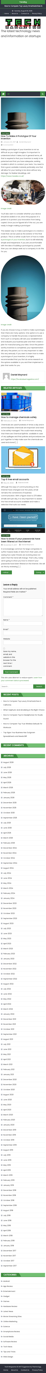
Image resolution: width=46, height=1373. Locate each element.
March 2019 (8, 1175)
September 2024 (10, 863)
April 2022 (7, 1004)
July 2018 (6, 1215)
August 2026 (8, 762)
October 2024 (9, 858)
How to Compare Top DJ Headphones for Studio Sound (23, 717)
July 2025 (7, 823)
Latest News (8, 1311)
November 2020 (9, 1084)
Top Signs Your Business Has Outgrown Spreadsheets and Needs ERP (19, 734)
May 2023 (7, 938)
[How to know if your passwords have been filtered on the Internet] (23, 520)
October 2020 (9, 1089)
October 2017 (8, 1261)
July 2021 (6, 1044)
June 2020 (7, 1099)
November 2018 (9, 1195)
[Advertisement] (23, 67)
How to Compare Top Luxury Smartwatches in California (22, 703)
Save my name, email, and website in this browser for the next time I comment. (9, 658)
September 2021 (10, 1034)
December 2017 (9, 1250)
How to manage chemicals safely (19, 417)
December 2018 (9, 1190)
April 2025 (7, 833)
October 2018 (8, 1200)
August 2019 (8, 1150)
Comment (8, 597)
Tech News (5, 133)
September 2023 (10, 918)
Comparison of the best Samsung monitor (40, 572)
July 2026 (7, 767)
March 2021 (7, 1064)
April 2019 (7, 1170)
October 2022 (9, 974)
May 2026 (7, 777)
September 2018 (10, 1205)
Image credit (6, 208)
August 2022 (8, 984)
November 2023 (9, 908)
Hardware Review (10, 1306)
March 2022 (8, 1009)
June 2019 (7, 1160)
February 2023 (9, 953)
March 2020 (8, 1115)
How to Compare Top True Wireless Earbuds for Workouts (22, 726)
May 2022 (7, 999)
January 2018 (8, 1245)
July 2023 (7, 928)
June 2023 (7, 933)
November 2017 (9, 1256)
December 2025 (10, 802)
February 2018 (9, 1240)
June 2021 (7, 1049)
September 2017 (10, 1266)
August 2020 (8, 1094)
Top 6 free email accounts (15, 479)
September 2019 (10, 1145)
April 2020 (7, 1110)
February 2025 (9, 843)
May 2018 (7, 1225)
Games (6, 1301)
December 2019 (9, 1130)
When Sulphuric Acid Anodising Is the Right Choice (23, 710)
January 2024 (9, 898)
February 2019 (9, 1180)
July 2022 (7, 989)
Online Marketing (10, 1321)
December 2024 (10, 848)
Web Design (8, 1357)
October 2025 (9, 813)
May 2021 (7, 1054)
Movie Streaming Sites (12, 1316)
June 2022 (7, 994)
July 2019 (6, 1155)
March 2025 (8, 838)
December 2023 (10, 903)
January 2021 (8, 1074)
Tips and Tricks (9, 1352)
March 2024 (8, 888)
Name (6, 620)
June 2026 (7, 772)
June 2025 (7, 828)
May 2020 (7, 1105)
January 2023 (8, 959)
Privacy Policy (37, 14)
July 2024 (7, 873)
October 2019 (8, 1140)
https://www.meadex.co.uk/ (12, 176)
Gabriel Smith (23, 483)
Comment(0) (8, 145)
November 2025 (9, 807)
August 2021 (8, 1039)
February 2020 (9, 1120)
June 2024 (7, 878)
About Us (15, 14)
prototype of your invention (13, 239)
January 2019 (8, 1185)
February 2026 (9, 792)
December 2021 (9, 1019)
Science (6, 1326)
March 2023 (8, 948)
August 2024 (8, 868)
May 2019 (7, 1165)
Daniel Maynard (25, 142)
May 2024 (7, 883)
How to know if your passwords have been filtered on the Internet (20, 540)
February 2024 (9, 893)
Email (6, 629)
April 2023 (7, 943)
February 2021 (8, 1069)
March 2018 (8, 1235)
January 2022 (8, 1014)
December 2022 (10, 964)
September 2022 (10, 979)
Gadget (6, 1296)
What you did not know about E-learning (8, 572)
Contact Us (25, 14)
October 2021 (8, 1029)
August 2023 (8, 923)
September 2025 (10, 818)
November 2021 (9, 1024)
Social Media (8, 1336)
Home (6, 14)
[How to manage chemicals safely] (23, 402)
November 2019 (9, 1135)
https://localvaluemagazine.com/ (25, 379)
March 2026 (8, 787)
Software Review (10, 1341)
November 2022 (9, 969)
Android (6, 1281)
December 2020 (10, 1079)
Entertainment (9, 1291)
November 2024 (10, 853)
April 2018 (7, 1230)
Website (6, 639)
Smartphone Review (11, 1331)
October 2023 (9, 913)
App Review (8, 1286)
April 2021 (7, 1059)
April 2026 (7, 782)
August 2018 (8, 1210)
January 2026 (8, 797)
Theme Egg (36, 1367)
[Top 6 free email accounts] (23, 459)
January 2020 (8, 1125)
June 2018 (7, 1220)
